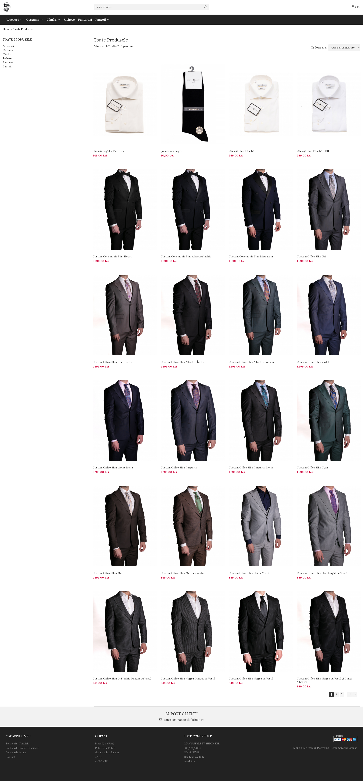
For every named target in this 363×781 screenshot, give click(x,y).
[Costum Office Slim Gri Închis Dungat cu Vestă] (125, 631)
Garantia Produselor (107, 752)
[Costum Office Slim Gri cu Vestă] (261, 525)
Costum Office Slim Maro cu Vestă (182, 573)
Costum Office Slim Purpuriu (179, 467)
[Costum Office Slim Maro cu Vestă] (193, 525)
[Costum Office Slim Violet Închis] (125, 420)
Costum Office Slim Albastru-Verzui (251, 362)
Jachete (7, 58)
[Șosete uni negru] (193, 103)
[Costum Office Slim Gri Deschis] (125, 314)
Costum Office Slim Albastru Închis (183, 362)
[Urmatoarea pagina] (354, 694)
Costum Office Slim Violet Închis (113, 467)
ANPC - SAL (102, 761)
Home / (8, 29)
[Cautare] (205, 7)
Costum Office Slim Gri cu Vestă (249, 573)
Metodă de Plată (104, 743)
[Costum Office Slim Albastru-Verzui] (261, 314)
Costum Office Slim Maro (108, 573)
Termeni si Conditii (17, 743)
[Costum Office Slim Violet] (329, 314)
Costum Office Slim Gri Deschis (113, 362)
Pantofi (7, 66)
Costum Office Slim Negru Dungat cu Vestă (188, 678)
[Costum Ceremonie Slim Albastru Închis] (193, 209)
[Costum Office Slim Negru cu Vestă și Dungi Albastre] (329, 631)
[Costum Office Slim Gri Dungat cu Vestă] (329, 525)
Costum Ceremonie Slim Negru (112, 256)
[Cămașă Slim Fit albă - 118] (329, 103)
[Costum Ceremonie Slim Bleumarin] (261, 209)
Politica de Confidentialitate (22, 748)
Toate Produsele (23, 29)
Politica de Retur (105, 748)
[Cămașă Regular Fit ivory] (125, 103)
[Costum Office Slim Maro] (125, 525)
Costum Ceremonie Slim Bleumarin (251, 256)
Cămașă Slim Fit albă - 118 (313, 151)
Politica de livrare (16, 752)
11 (349, 694)
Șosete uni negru (171, 151)
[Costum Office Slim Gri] (329, 209)
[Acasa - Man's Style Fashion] (22, 7)
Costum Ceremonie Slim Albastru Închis (186, 256)
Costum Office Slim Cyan (312, 467)
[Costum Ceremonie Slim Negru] (125, 209)
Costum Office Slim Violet (313, 362)
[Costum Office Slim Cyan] (329, 420)
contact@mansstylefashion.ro (183, 720)
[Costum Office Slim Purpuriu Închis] (261, 420)
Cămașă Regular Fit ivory (108, 151)
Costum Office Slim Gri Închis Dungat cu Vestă (122, 678)
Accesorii (8, 46)
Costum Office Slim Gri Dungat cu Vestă (322, 573)
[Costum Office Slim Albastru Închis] (193, 314)
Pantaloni (8, 62)
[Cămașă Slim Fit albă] (261, 103)
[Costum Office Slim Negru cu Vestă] (261, 631)
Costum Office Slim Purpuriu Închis (251, 467)
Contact (10, 757)
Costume (8, 50)
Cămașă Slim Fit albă (241, 151)
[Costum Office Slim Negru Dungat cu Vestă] (193, 631)
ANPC (98, 757)
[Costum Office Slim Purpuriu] (193, 420)
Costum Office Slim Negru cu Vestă (251, 678)
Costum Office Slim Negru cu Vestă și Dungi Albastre (324, 680)
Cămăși (7, 54)
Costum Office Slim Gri (311, 256)
